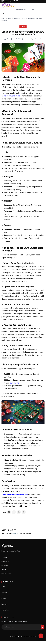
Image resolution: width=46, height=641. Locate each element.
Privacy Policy (6, 573)
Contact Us (5, 561)
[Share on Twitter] (9, 512)
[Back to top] (41, 635)
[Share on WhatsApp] (24, 512)
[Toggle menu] (8, 13)
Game (9, 18)
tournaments (14, 383)
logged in (14, 533)
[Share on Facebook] (14, 512)
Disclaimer (5, 565)
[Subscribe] (42, 627)
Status (3, 598)
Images (4, 604)
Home (3, 18)
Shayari (4, 592)
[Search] (3, 13)
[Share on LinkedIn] (19, 512)
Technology (5, 610)
